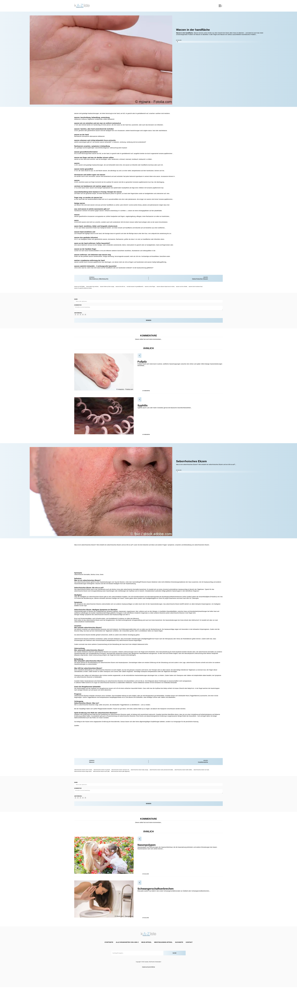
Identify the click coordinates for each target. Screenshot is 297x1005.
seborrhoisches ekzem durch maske (83, 769)
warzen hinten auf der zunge (107, 286)
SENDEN (148, 320)
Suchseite (179, 942)
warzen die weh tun (120, 286)
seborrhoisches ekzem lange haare (82, 771)
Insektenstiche (203, 762)
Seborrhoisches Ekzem (200, 279)
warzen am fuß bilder (79, 286)
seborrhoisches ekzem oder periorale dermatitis (161, 769)
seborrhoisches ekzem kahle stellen (183, 769)
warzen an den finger (150, 286)
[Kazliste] (82, 7)
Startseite (109, 942)
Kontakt (189, 942)
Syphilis (143, 405)
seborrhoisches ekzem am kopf (201, 769)
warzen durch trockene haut (195, 286)
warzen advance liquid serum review (165, 286)
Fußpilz (142, 361)
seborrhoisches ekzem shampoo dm (120, 769)
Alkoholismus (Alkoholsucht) (98, 279)
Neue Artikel (146, 942)
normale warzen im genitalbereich (135, 286)
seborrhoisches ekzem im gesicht (102, 769)
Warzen (91, 762)
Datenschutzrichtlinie (148, 967)
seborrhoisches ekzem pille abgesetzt (120, 771)
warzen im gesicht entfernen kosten (83, 288)
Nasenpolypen (147, 844)
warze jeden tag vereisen (92, 286)
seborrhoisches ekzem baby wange (139, 769)
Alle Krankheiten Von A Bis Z (127, 942)
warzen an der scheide (181, 286)
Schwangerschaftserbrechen (156, 888)
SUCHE (174, 953)
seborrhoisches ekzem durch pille (101, 771)
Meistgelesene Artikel (163, 942)
